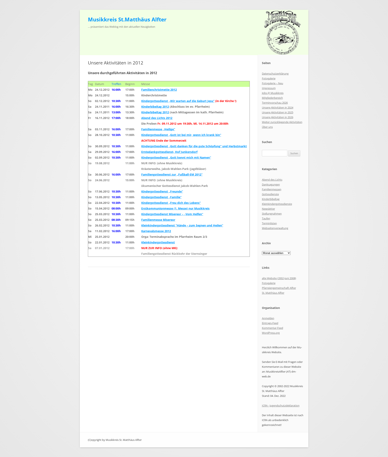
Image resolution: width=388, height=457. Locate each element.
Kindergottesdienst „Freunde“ (162, 191)
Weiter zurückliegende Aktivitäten (282, 122)
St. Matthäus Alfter (273, 293)
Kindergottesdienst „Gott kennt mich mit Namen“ (176, 157)
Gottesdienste (270, 194)
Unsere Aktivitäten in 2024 (277, 107)
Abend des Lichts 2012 (156, 118)
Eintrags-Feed (270, 323)
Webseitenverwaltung (275, 228)
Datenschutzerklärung (275, 73)
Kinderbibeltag (270, 199)
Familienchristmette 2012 (159, 90)
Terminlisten (269, 223)
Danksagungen (271, 184)
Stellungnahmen (272, 213)
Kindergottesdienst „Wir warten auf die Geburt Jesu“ (177, 101)
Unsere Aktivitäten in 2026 (277, 117)
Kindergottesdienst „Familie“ (161, 197)
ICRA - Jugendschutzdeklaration (280, 405)
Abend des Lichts (272, 179)
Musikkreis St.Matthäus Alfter (127, 19)
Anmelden (268, 318)
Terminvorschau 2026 (275, 102)
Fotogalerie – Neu (272, 83)
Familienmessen (271, 189)
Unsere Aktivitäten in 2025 (277, 112)
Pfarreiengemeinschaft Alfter (279, 288)
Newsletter (268, 209)
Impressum (269, 88)
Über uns (267, 127)
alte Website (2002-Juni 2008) (279, 278)
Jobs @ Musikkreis (273, 93)
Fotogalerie (268, 78)
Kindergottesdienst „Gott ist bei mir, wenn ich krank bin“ (181, 135)
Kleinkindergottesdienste (277, 204)
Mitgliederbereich (272, 98)
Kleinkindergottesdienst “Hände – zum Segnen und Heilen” (182, 225)
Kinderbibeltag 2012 (155, 106)
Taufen (266, 218)
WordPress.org (271, 333)
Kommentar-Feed (272, 328)
